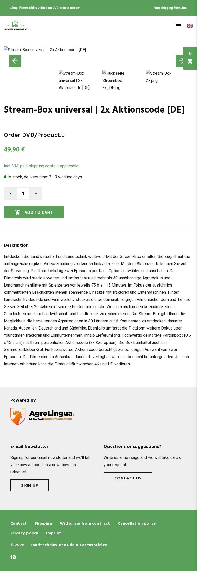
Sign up (29, 485)
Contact (18, 523)
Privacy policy (24, 533)
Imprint (53, 533)
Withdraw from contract (85, 523)
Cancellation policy (137, 523)
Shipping (43, 523)
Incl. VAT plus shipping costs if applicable (41, 165)
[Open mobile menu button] (178, 26)
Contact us (128, 478)
